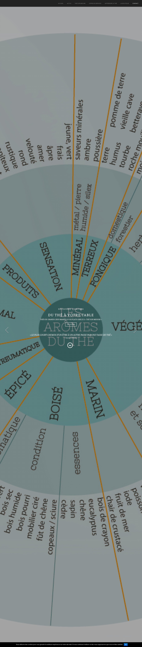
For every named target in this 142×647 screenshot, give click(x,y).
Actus (69, 3)
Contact (135, 3)
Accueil (60, 3)
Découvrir (71, 324)
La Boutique (124, 3)
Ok (126, 644)
